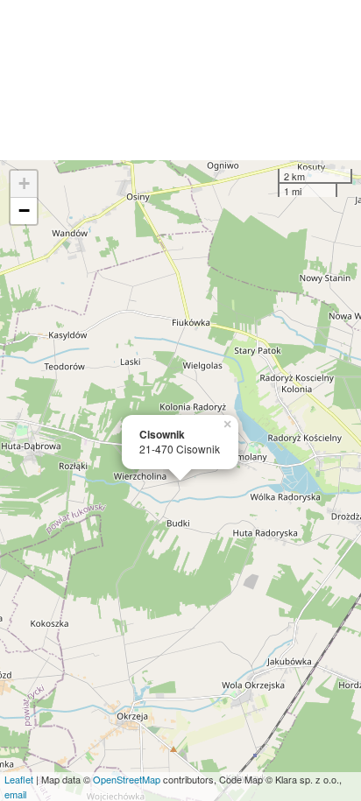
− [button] (24, 210)
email (15, 794)
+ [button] (24, 183)
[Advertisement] (180, 80)
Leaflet (18, 779)
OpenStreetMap (126, 779)
